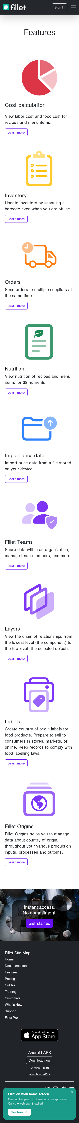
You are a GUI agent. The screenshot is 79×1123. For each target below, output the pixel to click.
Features (11, 972)
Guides (10, 985)
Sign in (59, 7)
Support (10, 1011)
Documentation (16, 965)
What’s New (13, 1004)
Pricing (10, 978)
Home (9, 959)
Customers (12, 998)
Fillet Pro (11, 1017)
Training (11, 991)
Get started (39, 923)
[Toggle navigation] (73, 7)
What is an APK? (39, 1074)
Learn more (16, 132)
